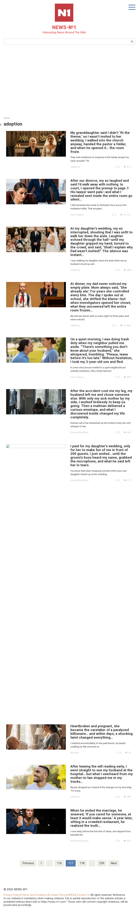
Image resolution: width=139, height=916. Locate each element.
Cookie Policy (58, 894)
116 (59, 863)
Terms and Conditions (35, 894)
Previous (28, 863)
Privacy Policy (12, 894)
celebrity (75, 166)
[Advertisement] (69, 80)
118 (82, 863)
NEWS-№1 (64, 27)
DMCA (71, 894)
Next (114, 863)
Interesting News (79, 432)
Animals (74, 752)
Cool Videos (77, 214)
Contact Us (83, 894)
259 (101, 863)
